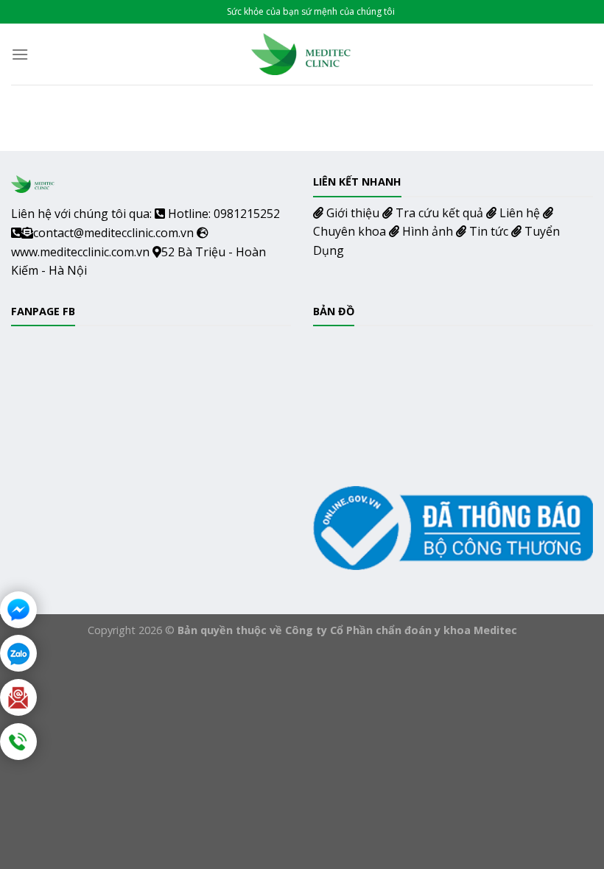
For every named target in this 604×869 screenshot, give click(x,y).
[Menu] (20, 54)
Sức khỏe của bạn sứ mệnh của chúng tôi (311, 11)
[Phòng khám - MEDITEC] (302, 53)
